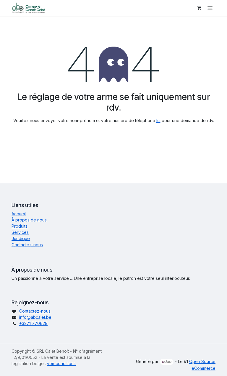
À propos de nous (29, 219)
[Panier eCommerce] (199, 8)
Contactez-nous (27, 244)
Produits (19, 226)
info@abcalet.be (35, 317)
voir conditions (61, 363)
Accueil (19, 213)
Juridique (21, 238)
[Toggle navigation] (210, 8)
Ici (158, 120)
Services (20, 232)
